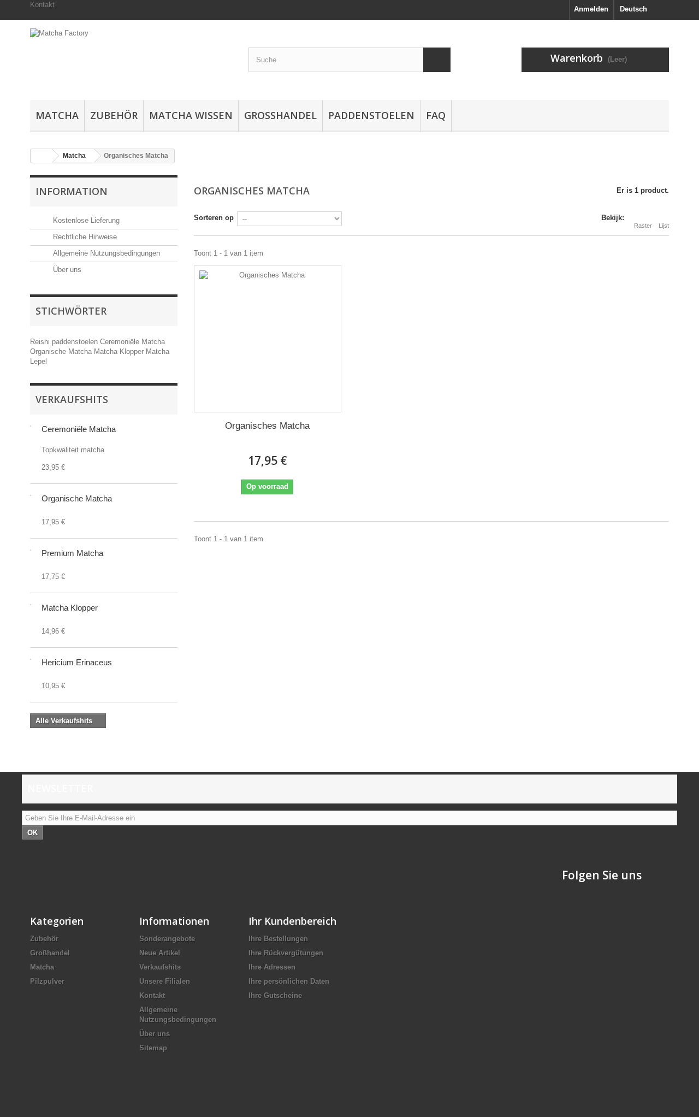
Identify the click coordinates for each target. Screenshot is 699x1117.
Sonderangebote (167, 939)
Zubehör (114, 115)
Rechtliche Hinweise (84, 237)
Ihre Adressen (271, 967)
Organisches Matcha (267, 426)
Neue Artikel (159, 953)
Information (71, 191)
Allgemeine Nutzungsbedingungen (105, 253)
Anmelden (591, 9)
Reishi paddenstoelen (65, 342)
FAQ (436, 115)
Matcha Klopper (120, 351)
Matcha (57, 115)
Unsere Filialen (164, 981)
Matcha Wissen (191, 115)
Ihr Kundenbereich (292, 920)
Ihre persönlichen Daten (288, 981)
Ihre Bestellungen (278, 939)
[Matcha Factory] (131, 57)
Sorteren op (214, 218)
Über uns (66, 269)
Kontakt (42, 5)
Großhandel (280, 115)
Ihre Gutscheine (275, 995)
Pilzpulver (47, 981)
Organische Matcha (62, 351)
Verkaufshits (71, 399)
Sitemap (153, 1048)
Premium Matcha (72, 553)
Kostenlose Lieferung (85, 220)
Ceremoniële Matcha (132, 342)
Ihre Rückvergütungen (285, 953)
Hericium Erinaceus (77, 662)
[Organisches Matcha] (267, 338)
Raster (643, 225)
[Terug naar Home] (41, 156)
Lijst (664, 225)
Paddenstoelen (371, 115)
